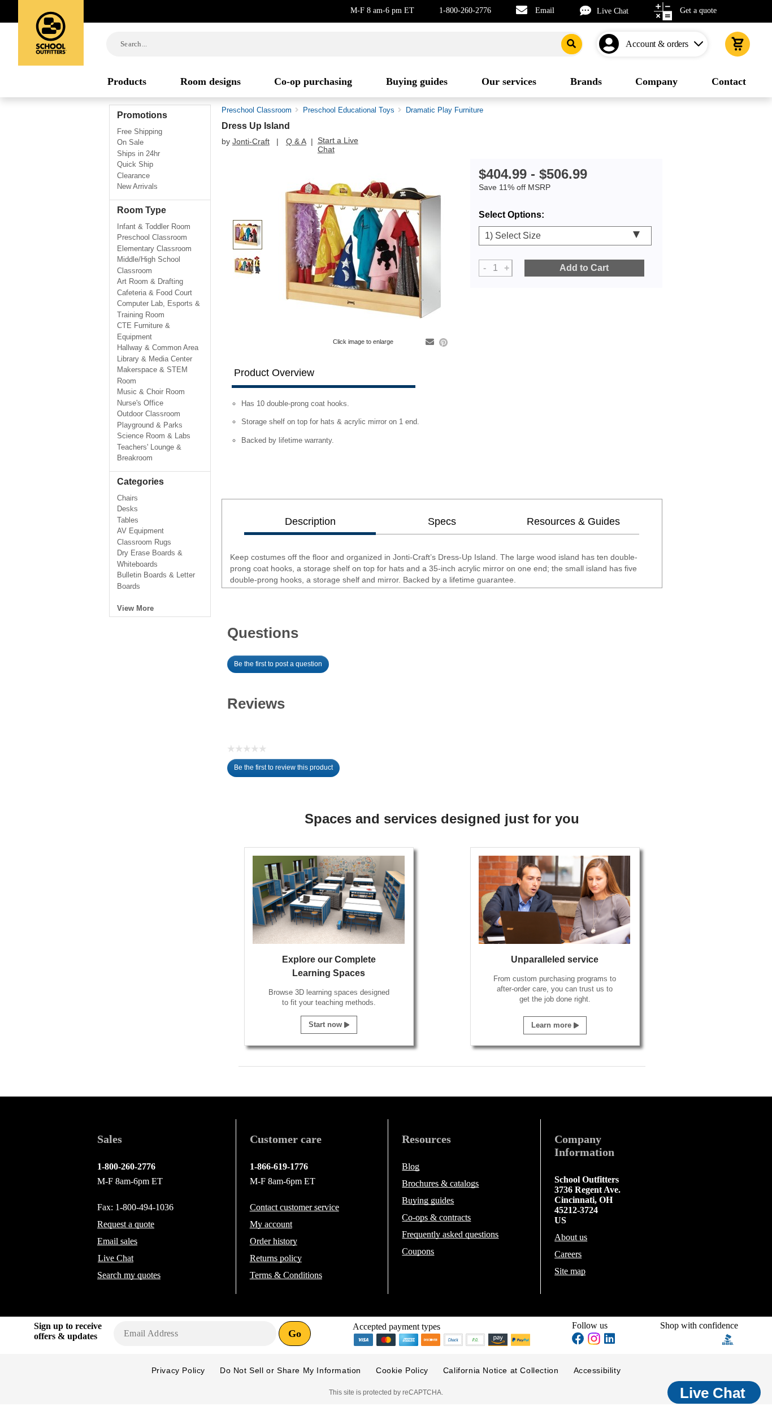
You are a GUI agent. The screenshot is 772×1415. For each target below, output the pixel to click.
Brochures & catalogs (440, 1183)
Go (294, 1333)
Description (310, 521)
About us (570, 1237)
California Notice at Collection (501, 1370)
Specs (442, 521)
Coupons (418, 1251)
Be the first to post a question (278, 664)
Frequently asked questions (450, 1234)
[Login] (611, 44)
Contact (294, 1207)
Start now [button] (326, 1024)
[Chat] (588, 10)
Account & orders (657, 44)
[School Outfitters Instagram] (594, 1342)
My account (271, 1224)
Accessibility (597, 1370)
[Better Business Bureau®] (728, 1339)
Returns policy (276, 1258)
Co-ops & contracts (436, 1217)
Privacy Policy (178, 1370)
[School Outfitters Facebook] (578, 1340)
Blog (410, 1166)
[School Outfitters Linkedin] (609, 1340)
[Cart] (737, 44)
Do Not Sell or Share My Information (290, 1370)
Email (544, 10)
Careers (568, 1254)
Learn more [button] (552, 1025)
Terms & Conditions (286, 1275)
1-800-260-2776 (465, 10)
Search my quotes (129, 1275)
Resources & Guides (573, 521)
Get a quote (698, 10)
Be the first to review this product (287, 770)
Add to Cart (584, 268)
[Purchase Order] (476, 1339)
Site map (569, 1271)
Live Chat (612, 11)
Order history (273, 1241)
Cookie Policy (402, 1370)
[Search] (571, 44)
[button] (691, 1339)
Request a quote (125, 1224)
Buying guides (428, 1200)
